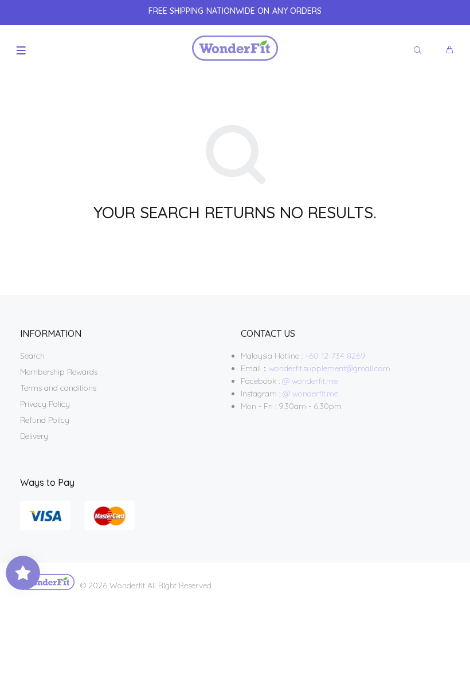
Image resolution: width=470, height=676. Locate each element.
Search (32, 356)
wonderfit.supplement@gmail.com (329, 368)
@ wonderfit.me (310, 381)
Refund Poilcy (44, 420)
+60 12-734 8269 (335, 356)
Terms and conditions (58, 388)
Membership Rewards (58, 372)
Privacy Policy (45, 404)
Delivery (34, 436)
